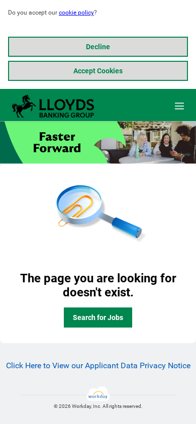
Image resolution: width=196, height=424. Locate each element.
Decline (98, 47)
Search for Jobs (98, 317)
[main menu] (179, 106)
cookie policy (76, 12)
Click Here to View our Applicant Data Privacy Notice (98, 365)
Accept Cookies (98, 71)
